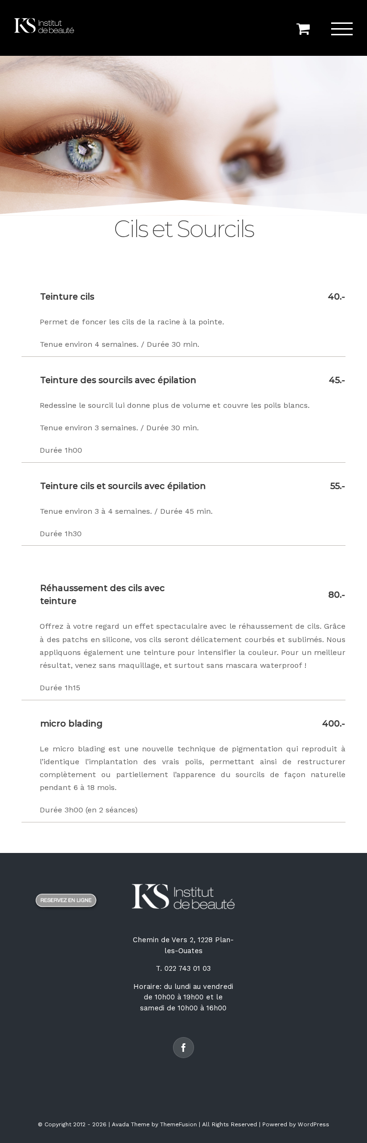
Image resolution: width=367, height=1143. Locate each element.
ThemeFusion (178, 1124)
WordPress (313, 1124)
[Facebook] (183, 1047)
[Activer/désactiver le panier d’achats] (303, 28)
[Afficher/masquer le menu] (342, 28)
